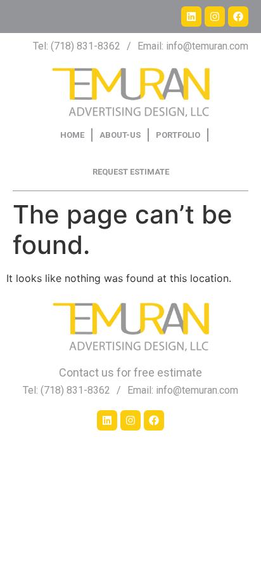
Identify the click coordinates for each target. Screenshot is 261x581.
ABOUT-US (120, 135)
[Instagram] (215, 16)
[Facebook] (238, 16)
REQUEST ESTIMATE (130, 172)
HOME (72, 135)
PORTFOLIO (178, 135)
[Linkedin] (191, 16)
